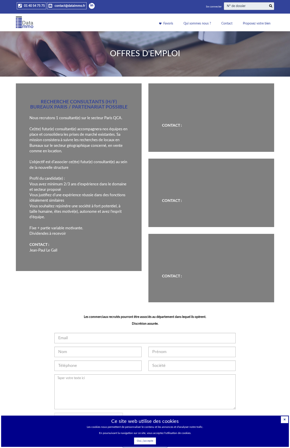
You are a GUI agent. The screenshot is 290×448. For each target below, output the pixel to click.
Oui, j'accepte (145, 440)
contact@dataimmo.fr (69, 5)
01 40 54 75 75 (34, 5)
